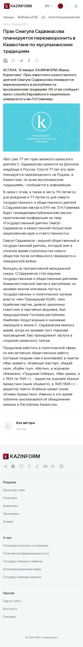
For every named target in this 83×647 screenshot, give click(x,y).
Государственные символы (23, 561)
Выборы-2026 (28, 17)
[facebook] (29, 466)
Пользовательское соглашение (26, 545)
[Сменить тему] (63, 6)
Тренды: (9, 17)
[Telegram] (21, 61)
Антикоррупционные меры (22, 569)
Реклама (9, 617)
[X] (36, 61)
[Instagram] (5, 61)
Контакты (10, 609)
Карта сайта (12, 601)
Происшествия (14, 490)
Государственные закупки (22, 577)
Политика (10, 498)
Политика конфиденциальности (26, 553)
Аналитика (10, 506)
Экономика (11, 514)
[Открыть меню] (76, 6)
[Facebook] (29, 61)
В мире (8, 521)
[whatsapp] (13, 61)
